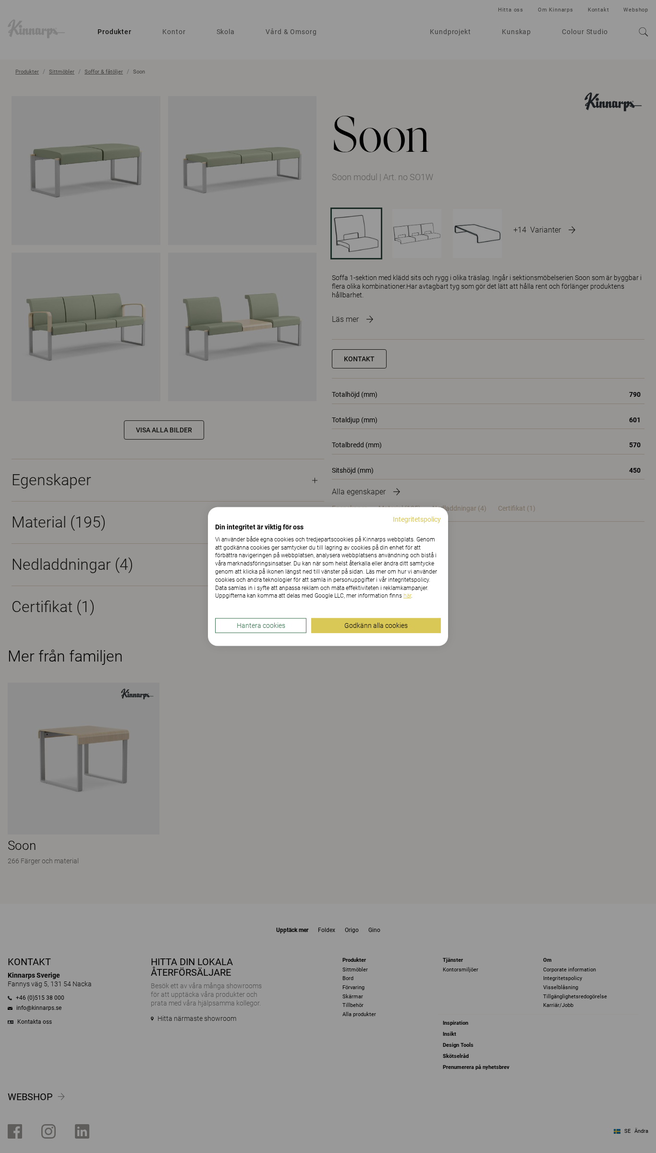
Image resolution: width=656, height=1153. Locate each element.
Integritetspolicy (417, 519)
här (407, 595)
